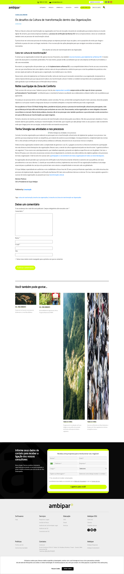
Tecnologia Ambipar (21, 14)
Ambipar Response (92, 545)
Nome (17, 238)
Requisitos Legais (44, 519)
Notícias (65, 525)
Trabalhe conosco (92, 525)
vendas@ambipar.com (56, 2)
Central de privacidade (21, 548)
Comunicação (27, 189)
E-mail (17, 244)
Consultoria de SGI (44, 531)
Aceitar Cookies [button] (68, 568)
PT (106, 2)
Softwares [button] (42, 7)
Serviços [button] (51, 7)
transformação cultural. (56, 175)
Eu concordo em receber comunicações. (61, 478)
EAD (64, 519)
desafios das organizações (40, 197)
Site (16, 251)
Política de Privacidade (80, 481)
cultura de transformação (26, 197)
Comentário (19, 211)
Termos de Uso (95, 481)
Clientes (89, 522)
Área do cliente (97, 7)
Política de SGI (19, 545)
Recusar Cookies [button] (56, 568)
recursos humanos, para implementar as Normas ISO (85, 57)
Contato (76, 7)
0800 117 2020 (43, 2)
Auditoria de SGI (43, 528)
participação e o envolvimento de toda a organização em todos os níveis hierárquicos (77, 156)
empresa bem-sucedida (62, 90)
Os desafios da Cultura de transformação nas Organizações (65, 197)
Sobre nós (90, 519)
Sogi (16, 519)
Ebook (65, 522)
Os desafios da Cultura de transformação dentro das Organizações (53, 20)
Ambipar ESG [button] (59, 7)
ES (111, 2)
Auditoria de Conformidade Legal (48, 525)
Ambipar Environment (93, 548)
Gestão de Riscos (44, 522)
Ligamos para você (85, 7)
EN (109, 2)
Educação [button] (68, 7)
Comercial (42, 545)
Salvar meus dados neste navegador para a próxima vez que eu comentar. (40, 259)
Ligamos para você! (78, 487)
